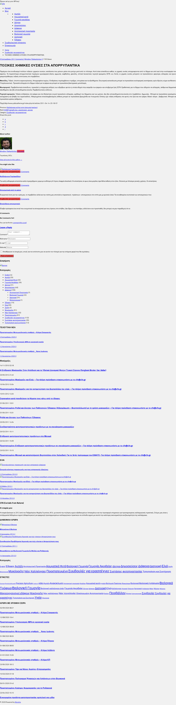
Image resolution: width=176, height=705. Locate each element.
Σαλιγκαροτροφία (136, 594)
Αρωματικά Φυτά (11, 280)
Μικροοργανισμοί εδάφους (15, 593)
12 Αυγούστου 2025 (7, 346)
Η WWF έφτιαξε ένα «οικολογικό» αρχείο (18, 110)
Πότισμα (128, 593)
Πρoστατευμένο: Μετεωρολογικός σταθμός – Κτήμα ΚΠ (25, 659)
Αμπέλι (17, 13)
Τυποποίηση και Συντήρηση (15, 322)
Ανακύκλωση (56, 583)
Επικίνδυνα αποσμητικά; (10, 203)
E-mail (3, 243)
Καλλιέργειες (116, 588)
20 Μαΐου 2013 (5, 486)
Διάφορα (18, 28)
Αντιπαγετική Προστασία (19, 292)
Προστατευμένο (11, 315)
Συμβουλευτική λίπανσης (15, 42)
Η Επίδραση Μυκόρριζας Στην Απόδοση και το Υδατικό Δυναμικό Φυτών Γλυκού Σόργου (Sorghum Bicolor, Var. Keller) (53, 370)
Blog (7, 11)
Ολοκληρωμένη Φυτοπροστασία (89, 593)
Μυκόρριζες (9, 310)
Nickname (4, 238)
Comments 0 (19, 59)
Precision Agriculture (24, 583)
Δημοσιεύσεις (20, 25)
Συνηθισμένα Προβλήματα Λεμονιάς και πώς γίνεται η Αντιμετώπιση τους (29, 541)
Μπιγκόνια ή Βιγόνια (8, 529)
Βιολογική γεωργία (22, 34)
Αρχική (8, 8)
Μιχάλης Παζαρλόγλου (33, 59)
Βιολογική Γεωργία (16, 295)
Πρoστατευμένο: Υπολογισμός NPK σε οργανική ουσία (22, 342)
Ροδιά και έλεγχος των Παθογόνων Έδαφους (20, 417)
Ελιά (6, 305)
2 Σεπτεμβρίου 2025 (7, 337)
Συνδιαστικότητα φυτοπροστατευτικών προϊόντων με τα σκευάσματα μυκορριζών (37, 426)
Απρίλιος (83, 583)
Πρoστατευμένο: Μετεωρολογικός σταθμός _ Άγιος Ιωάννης (24, 351)
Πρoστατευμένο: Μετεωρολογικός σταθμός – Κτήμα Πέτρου (27, 640)
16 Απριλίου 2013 (7, 498)
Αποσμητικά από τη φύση (10, 190)
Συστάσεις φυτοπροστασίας (15, 320)
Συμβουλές (148, 593)
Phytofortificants (10, 583)
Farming (2, 584)
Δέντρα (17, 22)
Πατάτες (106, 593)
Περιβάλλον (117, 592)
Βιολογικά (135, 583)
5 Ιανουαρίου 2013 (7, 534)
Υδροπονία (45, 598)
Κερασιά (124, 589)
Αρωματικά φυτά (21, 16)
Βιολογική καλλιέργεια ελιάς (52, 588)
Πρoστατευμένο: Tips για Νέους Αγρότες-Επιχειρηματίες (25, 669)
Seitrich (35, 583)
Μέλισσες (162, 589)
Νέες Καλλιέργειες (11, 312)
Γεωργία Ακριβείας (11, 282)
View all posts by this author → (11, 159)
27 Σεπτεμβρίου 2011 (8, 546)
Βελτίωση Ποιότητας (114, 583)
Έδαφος (17, 39)
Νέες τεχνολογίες (67, 593)
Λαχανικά (138, 588)
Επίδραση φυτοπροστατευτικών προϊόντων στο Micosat (25, 436)
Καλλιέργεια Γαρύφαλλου (10, 176)
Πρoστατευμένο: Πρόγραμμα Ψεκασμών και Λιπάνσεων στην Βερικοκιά (32, 678)
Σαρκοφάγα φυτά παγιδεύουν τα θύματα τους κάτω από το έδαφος (30, 398)
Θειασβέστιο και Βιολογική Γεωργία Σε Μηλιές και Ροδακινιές (24, 551)
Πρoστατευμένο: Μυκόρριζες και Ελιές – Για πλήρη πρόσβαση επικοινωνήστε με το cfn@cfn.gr (43, 379)
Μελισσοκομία (15, 300)
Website (3, 247)
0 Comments (24, 171)
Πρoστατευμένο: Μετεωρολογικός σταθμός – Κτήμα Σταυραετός (25, 332)
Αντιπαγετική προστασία (24, 31)
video (41, 583)
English (7, 275)
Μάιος (151, 589)
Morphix (18, 702)
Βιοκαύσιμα (126, 583)
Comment (4, 234)
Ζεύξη (7, 307)
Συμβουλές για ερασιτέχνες (15, 52)
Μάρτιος (156, 588)
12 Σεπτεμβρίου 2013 (8, 474)
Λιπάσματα (145, 589)
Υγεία (38, 597)
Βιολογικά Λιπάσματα (149, 583)
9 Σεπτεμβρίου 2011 (7, 59)
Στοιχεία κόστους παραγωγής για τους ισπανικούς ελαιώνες (24, 469)
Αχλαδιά (103, 583)
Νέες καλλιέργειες (50, 593)
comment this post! (20, 222)
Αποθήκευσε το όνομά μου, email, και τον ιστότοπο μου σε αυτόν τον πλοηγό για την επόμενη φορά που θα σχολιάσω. (46, 251)
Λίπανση (131, 588)
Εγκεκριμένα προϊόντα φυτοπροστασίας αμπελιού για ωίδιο (27, 697)
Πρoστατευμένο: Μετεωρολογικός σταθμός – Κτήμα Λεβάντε (27, 650)
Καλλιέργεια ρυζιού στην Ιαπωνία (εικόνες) (22, 107)
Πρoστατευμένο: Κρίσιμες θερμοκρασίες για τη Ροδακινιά (26, 687)
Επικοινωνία (10, 45)
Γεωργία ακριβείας (22, 19)
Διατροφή (18, 36)
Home (7, 50)
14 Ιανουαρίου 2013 (7, 555)
